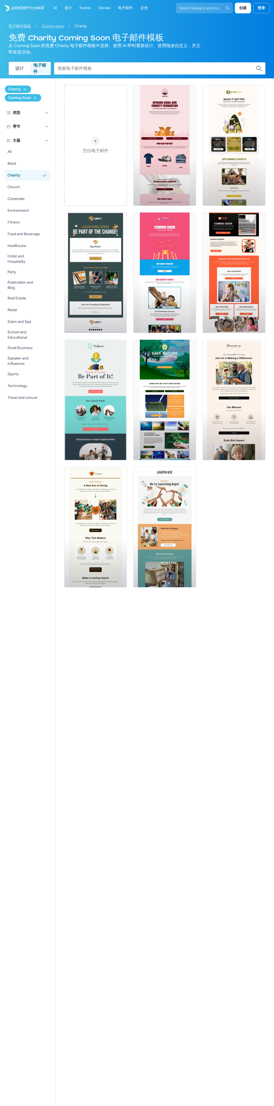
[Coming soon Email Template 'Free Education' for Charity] (95, 272)
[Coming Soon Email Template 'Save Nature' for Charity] (164, 399)
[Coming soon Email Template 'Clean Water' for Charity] (164, 527)
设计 (19, 68)
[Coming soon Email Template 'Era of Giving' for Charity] (95, 527)
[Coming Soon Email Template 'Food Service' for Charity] (164, 272)
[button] (47, 113)
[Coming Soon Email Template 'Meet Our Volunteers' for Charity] (234, 145)
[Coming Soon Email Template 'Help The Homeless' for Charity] (234, 272)
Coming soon (53, 26)
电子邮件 (39, 68)
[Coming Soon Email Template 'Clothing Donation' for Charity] (164, 145)
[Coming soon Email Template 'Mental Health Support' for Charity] (95, 399)
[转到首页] (22, 8)
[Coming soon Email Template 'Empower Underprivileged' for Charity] (234, 399)
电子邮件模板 (20, 26)
